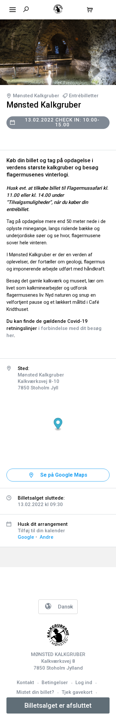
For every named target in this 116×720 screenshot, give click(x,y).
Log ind (83, 682)
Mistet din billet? (35, 692)
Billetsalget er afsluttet (58, 705)
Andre (46, 537)
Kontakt (25, 682)
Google (26, 537)
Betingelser (55, 682)
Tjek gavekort (77, 692)
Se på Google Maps (63, 475)
